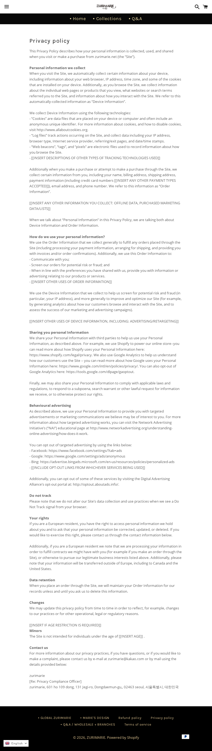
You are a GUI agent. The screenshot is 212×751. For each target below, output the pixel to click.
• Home (78, 18)
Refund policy (129, 718)
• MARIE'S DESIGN (94, 718)
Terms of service (137, 724)
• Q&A (135, 18)
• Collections (107, 18)
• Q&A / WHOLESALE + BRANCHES (88, 724)
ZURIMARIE (96, 737)
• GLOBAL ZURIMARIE (54, 718)
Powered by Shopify (123, 737)
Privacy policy (162, 718)
